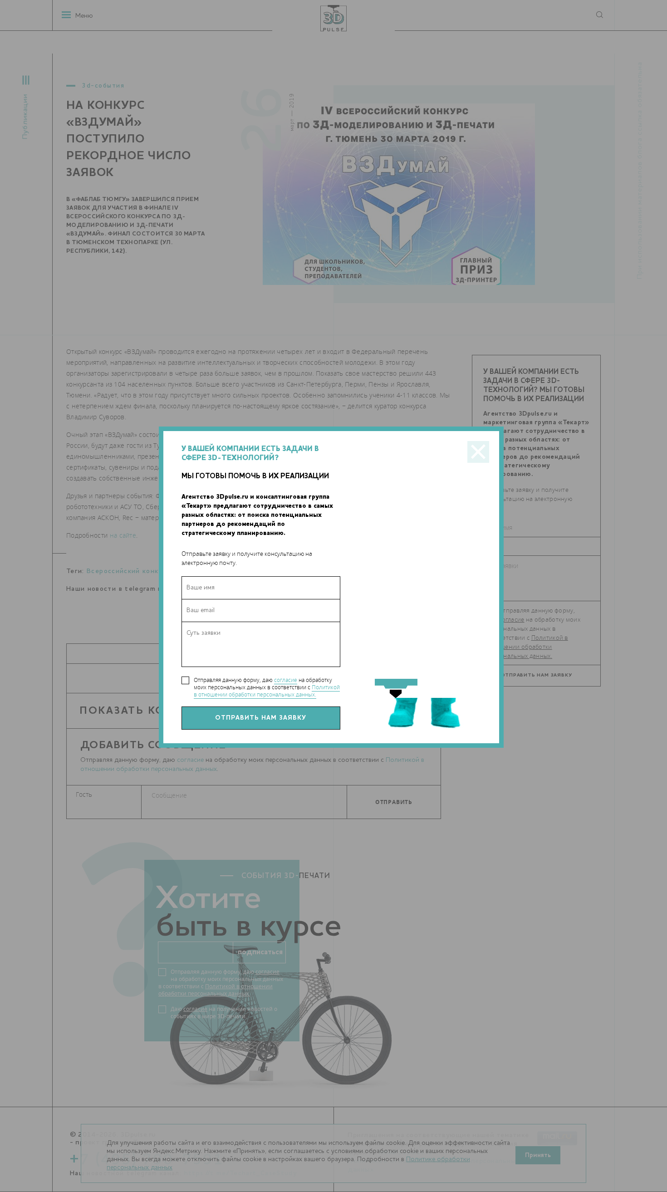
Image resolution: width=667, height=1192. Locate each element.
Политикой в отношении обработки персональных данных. (267, 690)
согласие (285, 680)
